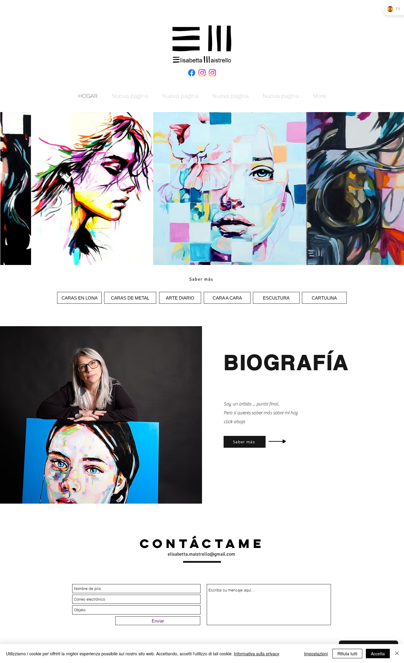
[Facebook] (191, 72)
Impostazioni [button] (316, 653)
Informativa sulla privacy (256, 653)
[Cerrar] (396, 653)
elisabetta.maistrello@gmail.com (201, 554)
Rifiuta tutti (347, 653)
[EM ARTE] (202, 72)
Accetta (378, 653)
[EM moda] (212, 72)
